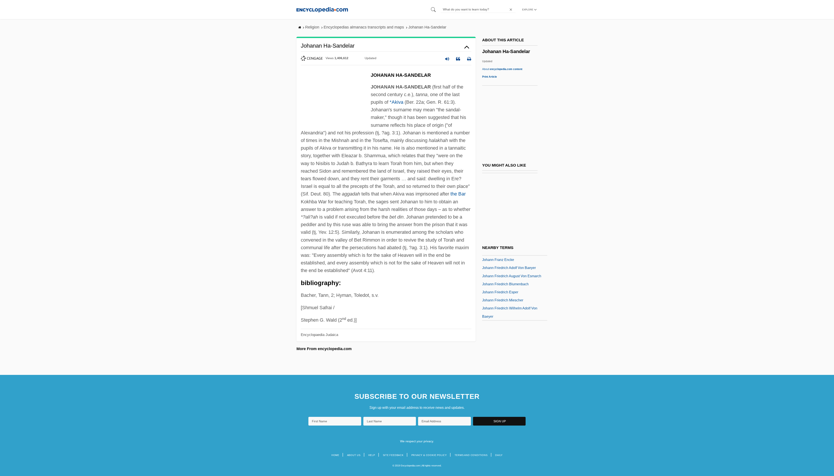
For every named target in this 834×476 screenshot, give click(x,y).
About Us (354, 455)
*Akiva (396, 102)
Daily (499, 455)
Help (371, 455)
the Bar (458, 194)
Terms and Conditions (471, 455)
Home (335, 455)
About (502, 69)
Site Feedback (393, 455)
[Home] (322, 9)
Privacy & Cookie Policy (429, 455)
